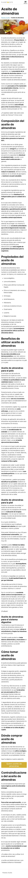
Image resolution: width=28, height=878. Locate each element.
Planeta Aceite (5, 17)
